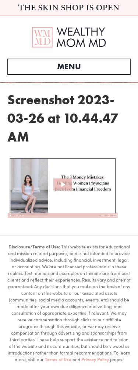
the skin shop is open (69, 8)
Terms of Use (58, 359)
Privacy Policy (95, 359)
